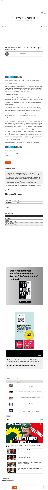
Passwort (7, 207)
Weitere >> (8, 416)
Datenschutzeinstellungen (35, 477)
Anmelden (8, 200)
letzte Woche (12, 382)
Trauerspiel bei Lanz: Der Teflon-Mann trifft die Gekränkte (30, 391)
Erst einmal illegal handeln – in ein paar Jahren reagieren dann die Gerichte (29, 456)
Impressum (20, 477)
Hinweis (35, 182)
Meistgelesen (10, 378)
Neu (18, 378)
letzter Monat (19, 382)
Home (3, 477)
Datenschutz (26, 477)
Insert (15, 487)
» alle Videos (41, 419)
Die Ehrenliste (30, 403)
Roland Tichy (15, 53)
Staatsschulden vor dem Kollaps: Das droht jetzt (29, 449)
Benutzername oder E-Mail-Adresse (13, 202)
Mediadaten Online (5, 478)
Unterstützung (13, 477)
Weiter (8, 162)
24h (7, 382)
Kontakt (7, 477)
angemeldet (13, 185)
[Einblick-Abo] (24, 326)
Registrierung (16, 200)
